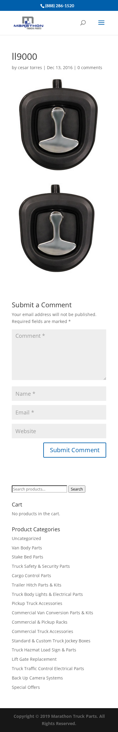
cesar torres (30, 67)
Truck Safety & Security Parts (41, 566)
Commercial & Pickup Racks (39, 622)
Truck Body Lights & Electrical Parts (47, 594)
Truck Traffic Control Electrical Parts (48, 668)
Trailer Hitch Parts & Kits (36, 585)
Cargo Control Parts (31, 575)
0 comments (89, 67)
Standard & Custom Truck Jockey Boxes (51, 641)
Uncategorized (26, 538)
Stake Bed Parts (27, 557)
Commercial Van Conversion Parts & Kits (52, 612)
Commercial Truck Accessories (42, 631)
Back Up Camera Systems (37, 678)
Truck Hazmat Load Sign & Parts (44, 650)
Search (77, 489)
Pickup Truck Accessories (37, 603)
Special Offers (26, 687)
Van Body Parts (27, 548)
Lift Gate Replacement (35, 659)
